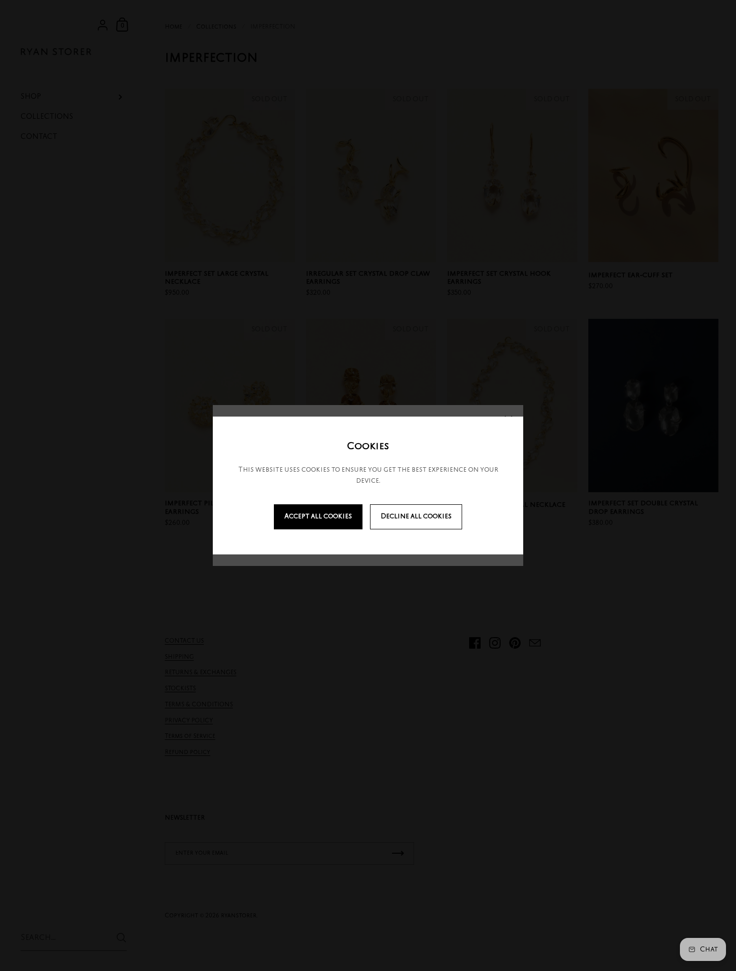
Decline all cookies (416, 516)
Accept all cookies (318, 516)
